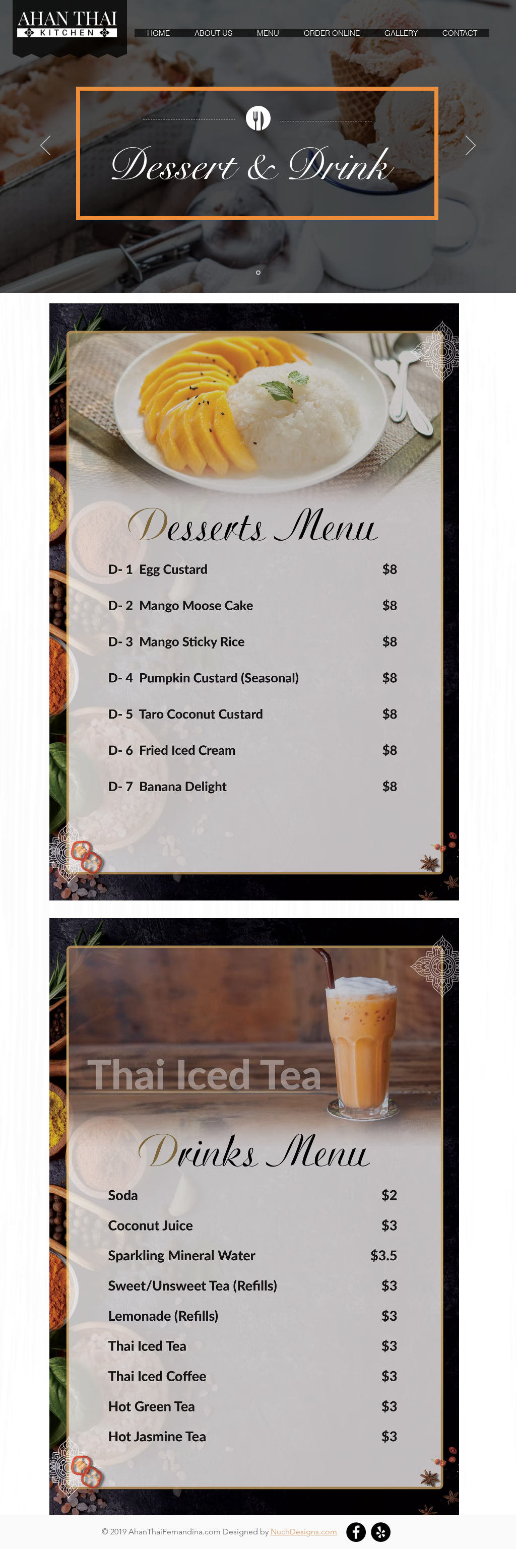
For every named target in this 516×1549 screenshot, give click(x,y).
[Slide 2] (258, 273)
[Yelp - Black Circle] (381, 1532)
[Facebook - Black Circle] (356, 1532)
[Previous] (45, 146)
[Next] (471, 146)
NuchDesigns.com (304, 1531)
